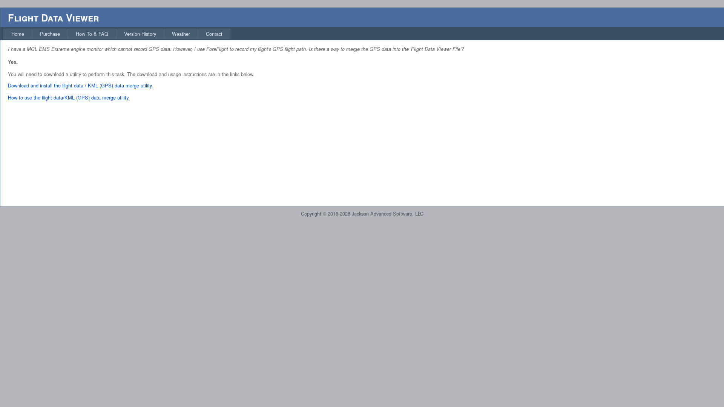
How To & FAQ (92, 33)
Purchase (50, 33)
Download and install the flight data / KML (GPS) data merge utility (80, 85)
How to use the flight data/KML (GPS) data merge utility (68, 97)
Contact (214, 33)
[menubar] (116, 34)
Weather (181, 33)
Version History (140, 33)
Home (17, 33)
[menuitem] (17, 34)
